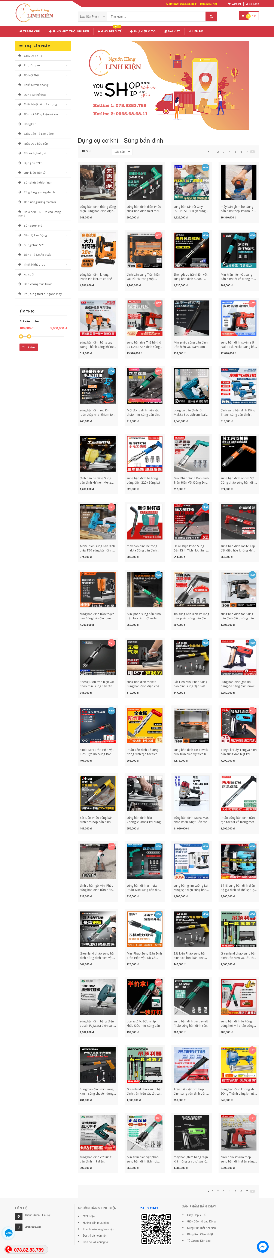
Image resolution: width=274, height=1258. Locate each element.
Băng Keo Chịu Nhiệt (200, 1234)
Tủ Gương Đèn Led (198, 1241)
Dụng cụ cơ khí (33, 163)
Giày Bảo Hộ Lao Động (39, 134)
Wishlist (236, 4)
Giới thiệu (89, 1216)
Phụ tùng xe (32, 65)
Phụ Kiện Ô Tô (144, 31)
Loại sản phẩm (90, 16)
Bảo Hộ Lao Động (35, 235)
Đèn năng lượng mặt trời (40, 202)
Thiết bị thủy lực (34, 264)
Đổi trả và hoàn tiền (95, 1235)
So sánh (254, 4)
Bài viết (173, 31)
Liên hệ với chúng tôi (96, 1242)
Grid (88, 151)
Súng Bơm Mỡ (33, 225)
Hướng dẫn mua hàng (96, 1223)
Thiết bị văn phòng (36, 85)
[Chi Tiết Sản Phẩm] (90, 167)
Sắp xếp (120, 152)
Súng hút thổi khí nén (70, 31)
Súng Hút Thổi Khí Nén (201, 1228)
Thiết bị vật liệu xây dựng (40, 104)
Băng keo (30, 124)
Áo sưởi (29, 274)
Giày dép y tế (111, 30)
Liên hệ (197, 31)
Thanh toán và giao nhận (98, 1229)
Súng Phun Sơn (34, 245)
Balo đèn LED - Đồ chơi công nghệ (39, 214)
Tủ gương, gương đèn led (40, 192)
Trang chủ (31, 31)
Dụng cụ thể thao (35, 95)
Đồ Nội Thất (31, 75)
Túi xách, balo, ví (35, 153)
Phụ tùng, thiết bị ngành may (43, 294)
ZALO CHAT (149, 1208)
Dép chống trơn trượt (38, 284)
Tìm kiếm (28, 347)
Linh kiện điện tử (35, 173)
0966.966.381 (33, 1227)
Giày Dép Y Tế (33, 56)
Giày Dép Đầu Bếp (36, 143)
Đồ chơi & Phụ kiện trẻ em (41, 114)
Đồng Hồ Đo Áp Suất (37, 255)
